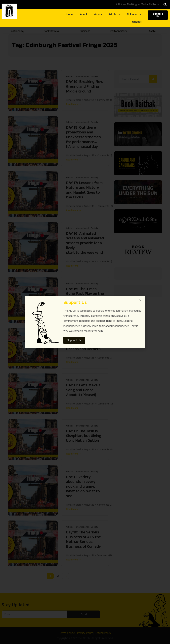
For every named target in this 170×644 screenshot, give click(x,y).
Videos (98, 14)
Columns (132, 14)
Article (112, 14)
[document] (85, 322)
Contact (136, 21)
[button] (165, 4)
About (83, 14)
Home (69, 14)
